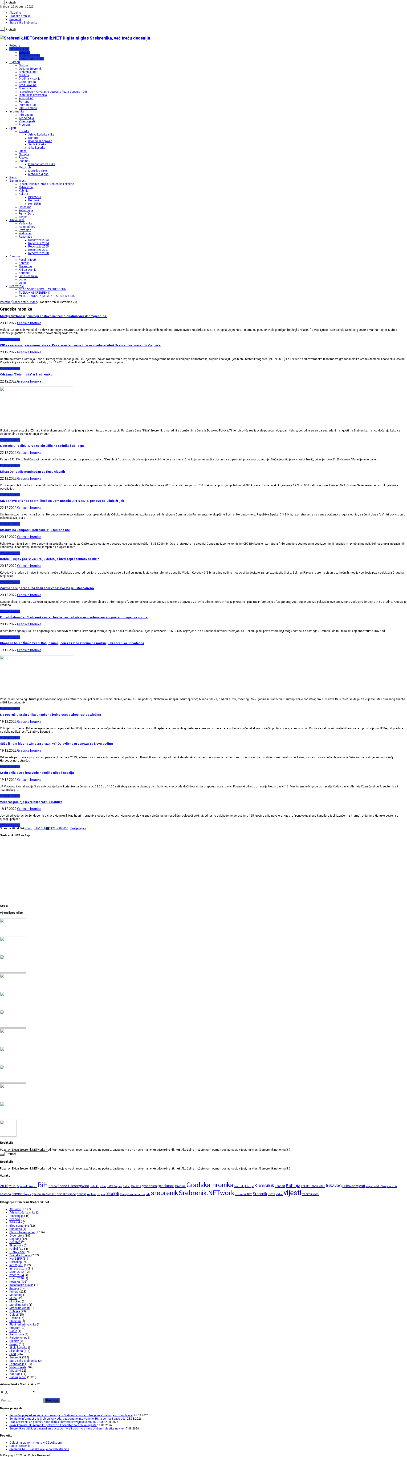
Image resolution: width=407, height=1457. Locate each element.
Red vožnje (16, 286)
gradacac (166, 1185)
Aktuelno (15, 12)
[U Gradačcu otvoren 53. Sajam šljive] (13, 1045)
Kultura (23, 194)
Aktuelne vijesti (19, 49)
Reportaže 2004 (38, 243)
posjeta (101, 1194)
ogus (28, 1194)
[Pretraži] (2, 3)
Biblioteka (34, 197)
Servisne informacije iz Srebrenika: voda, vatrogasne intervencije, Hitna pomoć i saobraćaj (67, 1418)
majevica (371, 1186)
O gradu (14, 62)
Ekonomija (16, 1245)
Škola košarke (37, 144)
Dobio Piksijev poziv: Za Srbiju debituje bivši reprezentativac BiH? (49, 559)
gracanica (149, 1186)
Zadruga (14, 1374)
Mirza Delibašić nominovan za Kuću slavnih (32, 471)
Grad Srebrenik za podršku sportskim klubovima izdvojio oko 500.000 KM (56, 1422)
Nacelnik (392, 1186)
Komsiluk (264, 1185)
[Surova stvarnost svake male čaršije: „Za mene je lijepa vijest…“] (8, 1135)
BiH (43, 1185)
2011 (12, 1186)
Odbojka (24, 154)
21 (50, 828)
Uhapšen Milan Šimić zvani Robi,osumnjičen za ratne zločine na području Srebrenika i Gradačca (72, 643)
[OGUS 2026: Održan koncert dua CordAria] (13, 1081)
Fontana (24, 101)
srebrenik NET (243, 1194)
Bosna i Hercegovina (73, 1186)
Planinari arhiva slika (41, 164)
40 (63, 828)
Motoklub (25, 167)
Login (22, 279)
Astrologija (26, 210)
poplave (91, 1194)
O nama (14, 256)
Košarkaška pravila (40, 141)
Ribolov (23, 157)
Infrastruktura (18, 1268)
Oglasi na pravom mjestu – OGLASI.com (35, 1442)
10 (36, 828)
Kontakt (24, 263)
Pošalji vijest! (27, 259)
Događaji (15, 1239)
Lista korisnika (28, 276)
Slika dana (16, 1351)
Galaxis (136, 1186)
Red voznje (16, 1334)
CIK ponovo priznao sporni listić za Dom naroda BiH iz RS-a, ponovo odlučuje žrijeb (62, 501)
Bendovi (33, 200)
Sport (12, 128)
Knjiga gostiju (28, 269)
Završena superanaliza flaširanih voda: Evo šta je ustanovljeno (47, 588)
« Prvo (28, 828)
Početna (14, 45)
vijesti (292, 1193)
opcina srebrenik (43, 1194)
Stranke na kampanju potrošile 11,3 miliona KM (35, 530)
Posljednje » (78, 828)
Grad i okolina (28, 85)
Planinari (24, 161)
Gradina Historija (30, 78)
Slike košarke (36, 147)
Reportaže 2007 (38, 249)
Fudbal (23, 151)
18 (40, 828)
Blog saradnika (19, 1225)
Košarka (24, 131)
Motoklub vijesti (38, 174)
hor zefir (239, 1186)
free (120, 1186)
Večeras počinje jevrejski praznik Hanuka (31, 802)
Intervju (249, 1186)
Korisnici (24, 273)
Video (279, 1194)
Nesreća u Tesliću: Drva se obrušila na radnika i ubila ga (42, 445)
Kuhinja (23, 190)
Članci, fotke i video (31, 58)
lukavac (334, 1185)
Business (15, 1229)
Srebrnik (260, 1193)
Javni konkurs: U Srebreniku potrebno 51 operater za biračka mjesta (53, 1425)
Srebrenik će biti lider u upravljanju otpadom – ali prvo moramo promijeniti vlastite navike (66, 1428)
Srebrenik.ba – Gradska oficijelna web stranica (39, 1449)
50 (66, 828)
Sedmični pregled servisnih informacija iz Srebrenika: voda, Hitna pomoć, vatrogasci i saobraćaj (71, 1415)
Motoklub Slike (37, 170)
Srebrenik (15, 19)
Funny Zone (26, 213)
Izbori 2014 (16, 1275)
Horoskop (25, 207)
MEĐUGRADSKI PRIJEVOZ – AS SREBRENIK (47, 296)
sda (148, 1194)
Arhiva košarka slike (41, 134)
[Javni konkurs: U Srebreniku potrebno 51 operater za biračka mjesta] (13, 990)
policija (81, 1194)
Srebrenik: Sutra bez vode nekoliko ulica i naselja (37, 772)
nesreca (5, 1194)
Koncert (280, 1186)
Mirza (13, 1298)
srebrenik (164, 1193)
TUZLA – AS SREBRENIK (34, 292)
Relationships (18, 1337)
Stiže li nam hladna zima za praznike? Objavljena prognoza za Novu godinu (56, 743)
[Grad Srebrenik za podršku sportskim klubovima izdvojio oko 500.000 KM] (13, 971)
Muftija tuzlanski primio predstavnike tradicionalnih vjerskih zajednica (53, 316)
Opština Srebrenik (30, 68)
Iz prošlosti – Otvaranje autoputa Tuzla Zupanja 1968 (53, 91)
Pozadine (25, 230)
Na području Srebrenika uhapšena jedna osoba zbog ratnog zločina (50, 714)
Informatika (16, 111)
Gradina (24, 75)
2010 (4, 1186)
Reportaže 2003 (38, 240)
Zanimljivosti (17, 180)
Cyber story (26, 187)
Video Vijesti (17, 1367)
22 (54, 828)
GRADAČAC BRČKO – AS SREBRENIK (42, 289)
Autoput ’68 (26, 98)
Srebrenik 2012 (28, 72)
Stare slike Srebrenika (23, 22)
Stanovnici (26, 88)
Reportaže (25, 236)
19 (44, 828)
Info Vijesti (26, 114)
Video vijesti (27, 121)
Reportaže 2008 (38, 253)
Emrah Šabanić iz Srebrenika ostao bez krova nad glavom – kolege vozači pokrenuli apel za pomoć (74, 617)
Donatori (33, 138)
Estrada (112, 1186)
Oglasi (23, 282)
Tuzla (271, 1194)
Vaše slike (25, 223)
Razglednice (27, 226)
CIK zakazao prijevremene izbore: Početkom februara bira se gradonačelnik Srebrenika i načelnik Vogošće (80, 345)
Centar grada (27, 82)
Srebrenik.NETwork (206, 1193)
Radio (13, 177)
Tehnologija (26, 118)
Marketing (25, 266)
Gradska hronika (20, 16)
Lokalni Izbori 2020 (313, 1186)
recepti (112, 1193)
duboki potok (98, 1186)
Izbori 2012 (16, 1271)
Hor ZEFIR (34, 203)
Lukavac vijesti (353, 1186)
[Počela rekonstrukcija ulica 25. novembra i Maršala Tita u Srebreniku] (13, 1118)
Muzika (381, 1186)
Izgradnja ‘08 (27, 105)
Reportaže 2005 (38, 246)
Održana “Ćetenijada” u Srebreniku (26, 374)
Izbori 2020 (16, 1278)
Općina (23, 65)
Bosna (53, 1186)
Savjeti (23, 217)
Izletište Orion (28, 108)
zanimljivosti (310, 1194)
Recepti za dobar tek (132, 1194)
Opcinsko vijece (65, 1194)
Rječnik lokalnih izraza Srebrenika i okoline (46, 184)
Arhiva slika (16, 220)
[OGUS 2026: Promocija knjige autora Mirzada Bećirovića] (13, 1100)
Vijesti (13, 1370)
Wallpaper (25, 233)
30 (60, 828)
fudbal (126, 1186)
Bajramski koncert (26, 1186)
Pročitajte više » (10, 339)
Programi (25, 124)
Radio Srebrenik (19, 1446)
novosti (18, 1193)
